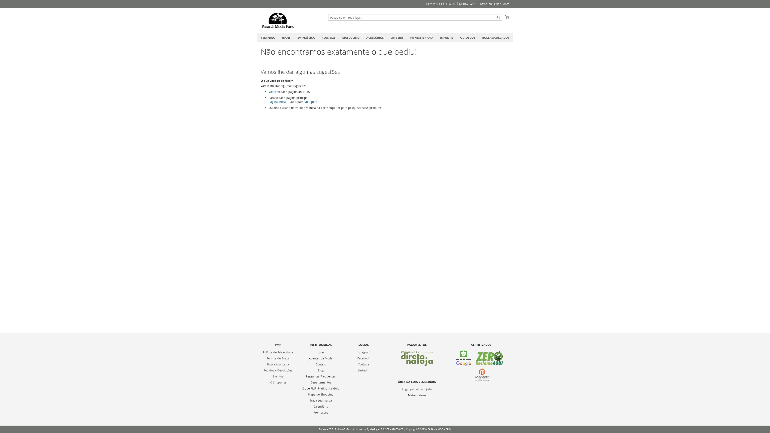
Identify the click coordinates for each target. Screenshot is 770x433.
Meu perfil (311, 102)
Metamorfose (417, 395)
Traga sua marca (321, 400)
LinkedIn (363, 370)
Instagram (363, 352)
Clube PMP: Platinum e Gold (320, 388)
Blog (321, 370)
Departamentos (320, 382)
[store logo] (278, 20)
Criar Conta (501, 4)
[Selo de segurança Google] (463, 365)
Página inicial (278, 102)
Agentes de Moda (320, 358)
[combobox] (415, 17)
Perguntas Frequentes (321, 376)
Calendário (320, 406)
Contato (321, 364)
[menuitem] (268, 37)
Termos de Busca (278, 358)
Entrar (482, 4)
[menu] (385, 37)
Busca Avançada (278, 364)
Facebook (363, 358)
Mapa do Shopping (320, 394)
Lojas (320, 352)
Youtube (363, 364)
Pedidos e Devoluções (278, 370)
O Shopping (278, 382)
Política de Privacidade (278, 352)
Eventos (278, 376)
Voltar (273, 92)
